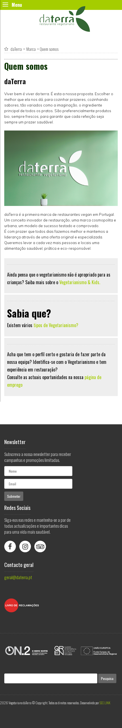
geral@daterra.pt (18, 577)
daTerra (16, 49)
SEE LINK (105, 702)
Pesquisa (107, 678)
